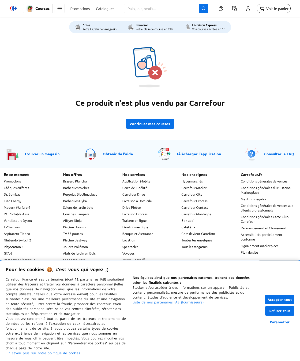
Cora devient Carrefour (198, 233)
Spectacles (130, 246)
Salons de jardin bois (78, 207)
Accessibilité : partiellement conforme (261, 236)
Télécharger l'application (198, 153)
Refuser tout (279, 311)
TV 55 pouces (73, 233)
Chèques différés (16, 188)
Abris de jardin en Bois (79, 253)
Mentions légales (253, 199)
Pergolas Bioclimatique (80, 194)
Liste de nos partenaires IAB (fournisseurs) (168, 302)
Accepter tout (280, 299)
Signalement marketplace (260, 246)
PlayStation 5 (13, 246)
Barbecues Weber (76, 188)
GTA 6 (8, 253)
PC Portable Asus (16, 214)
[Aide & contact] (221, 8)
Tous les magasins (194, 246)
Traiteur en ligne (134, 220)
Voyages (128, 253)
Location (128, 240)
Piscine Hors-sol (74, 227)
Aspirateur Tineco (17, 233)
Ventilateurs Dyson (18, 220)
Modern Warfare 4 (17, 207)
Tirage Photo (132, 260)
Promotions (12, 181)
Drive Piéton (131, 207)
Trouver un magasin (42, 153)
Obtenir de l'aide (118, 153)
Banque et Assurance (137, 233)
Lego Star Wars (74, 260)
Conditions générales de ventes (264, 181)
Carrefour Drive (133, 194)
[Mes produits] (234, 8)
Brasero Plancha (75, 181)
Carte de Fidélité (134, 188)
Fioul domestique (135, 227)
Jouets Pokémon (75, 246)
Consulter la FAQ (279, 153)
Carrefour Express (194, 201)
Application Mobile (136, 181)
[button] (59, 8)
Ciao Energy (12, 201)
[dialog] (150, 310)
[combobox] (166, 8)
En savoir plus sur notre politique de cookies (43, 353)
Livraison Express (134, 214)
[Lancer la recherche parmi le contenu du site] (203, 8)
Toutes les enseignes (196, 240)
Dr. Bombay (12, 194)
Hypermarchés (192, 181)
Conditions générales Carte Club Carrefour (265, 219)
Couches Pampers (76, 214)
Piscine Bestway (75, 240)
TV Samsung (13, 227)
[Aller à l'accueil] (13, 8)
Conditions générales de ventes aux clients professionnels (267, 207)
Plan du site (249, 252)
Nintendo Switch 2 (17, 240)
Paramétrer (280, 322)
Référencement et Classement (263, 228)
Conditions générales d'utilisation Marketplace (266, 190)
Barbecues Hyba (75, 201)
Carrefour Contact (194, 207)
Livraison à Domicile (137, 201)
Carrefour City (191, 194)
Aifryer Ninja (72, 220)
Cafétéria (188, 227)
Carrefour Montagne (196, 214)
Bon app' (187, 220)
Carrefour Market (194, 188)
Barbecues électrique (19, 260)
